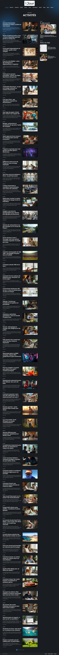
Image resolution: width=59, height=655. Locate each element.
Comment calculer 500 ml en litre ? (11, 265)
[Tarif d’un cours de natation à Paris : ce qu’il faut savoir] (30, 177)
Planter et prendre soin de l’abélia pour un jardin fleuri (11, 640)
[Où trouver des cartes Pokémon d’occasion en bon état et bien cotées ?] (30, 608)
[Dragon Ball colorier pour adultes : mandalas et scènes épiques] (30, 510)
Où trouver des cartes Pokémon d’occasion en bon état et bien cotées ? (11, 606)
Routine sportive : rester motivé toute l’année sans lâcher (10, 408)
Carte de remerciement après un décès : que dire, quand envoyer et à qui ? (52, 48)
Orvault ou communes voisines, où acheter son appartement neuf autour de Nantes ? (48, 36)
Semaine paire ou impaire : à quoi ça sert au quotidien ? (11, 618)
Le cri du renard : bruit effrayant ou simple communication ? (9, 421)
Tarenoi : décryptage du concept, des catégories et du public (11, 328)
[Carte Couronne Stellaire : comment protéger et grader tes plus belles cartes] (30, 461)
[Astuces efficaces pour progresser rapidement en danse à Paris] (30, 435)
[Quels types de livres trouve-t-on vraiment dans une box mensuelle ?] (30, 139)
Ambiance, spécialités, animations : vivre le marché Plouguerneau (11, 315)
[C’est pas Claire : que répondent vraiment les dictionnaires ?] (30, 102)
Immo (41, 34)
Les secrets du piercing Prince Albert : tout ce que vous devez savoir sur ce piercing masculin (12, 522)
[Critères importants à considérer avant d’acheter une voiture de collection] (30, 189)
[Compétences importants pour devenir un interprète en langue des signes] (30, 448)
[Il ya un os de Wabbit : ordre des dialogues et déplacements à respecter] (30, 64)
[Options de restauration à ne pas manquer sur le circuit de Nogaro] (30, 228)
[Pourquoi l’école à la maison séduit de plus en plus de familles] (43, 57)
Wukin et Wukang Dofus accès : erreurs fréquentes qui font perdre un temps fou (12, 37)
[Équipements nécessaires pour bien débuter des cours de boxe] (30, 384)
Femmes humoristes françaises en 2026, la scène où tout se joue (12, 24)
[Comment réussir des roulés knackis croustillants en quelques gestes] (30, 582)
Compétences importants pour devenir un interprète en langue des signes (12, 446)
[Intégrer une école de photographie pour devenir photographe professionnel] (30, 215)
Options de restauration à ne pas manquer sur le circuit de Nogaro (11, 226)
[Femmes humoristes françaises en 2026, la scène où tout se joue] (30, 26)
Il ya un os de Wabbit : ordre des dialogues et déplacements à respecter (11, 62)
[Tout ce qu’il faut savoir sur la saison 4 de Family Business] (30, 498)
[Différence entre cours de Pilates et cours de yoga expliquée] (30, 165)
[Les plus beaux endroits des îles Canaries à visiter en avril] (30, 537)
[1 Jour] (29, 3)
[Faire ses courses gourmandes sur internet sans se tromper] (30, 548)
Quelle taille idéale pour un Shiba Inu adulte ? (11, 569)
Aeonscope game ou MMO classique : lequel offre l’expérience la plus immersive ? (12, 356)
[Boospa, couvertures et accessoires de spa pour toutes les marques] (30, 126)
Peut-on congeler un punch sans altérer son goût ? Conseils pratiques (11, 369)
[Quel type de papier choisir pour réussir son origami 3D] (30, 114)
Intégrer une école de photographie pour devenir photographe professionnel (11, 212)
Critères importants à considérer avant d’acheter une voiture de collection (11, 187)
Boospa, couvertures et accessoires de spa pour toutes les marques (12, 125)
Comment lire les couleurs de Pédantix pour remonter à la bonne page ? (11, 277)
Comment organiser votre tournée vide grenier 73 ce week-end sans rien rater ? (11, 395)
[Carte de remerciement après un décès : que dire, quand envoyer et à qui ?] (43, 48)
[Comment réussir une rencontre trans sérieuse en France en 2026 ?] (30, 486)
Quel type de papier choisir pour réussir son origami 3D (11, 112)
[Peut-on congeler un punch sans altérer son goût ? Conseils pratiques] (30, 371)
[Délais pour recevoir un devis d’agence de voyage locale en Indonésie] (30, 201)
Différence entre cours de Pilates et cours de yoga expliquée (10, 163)
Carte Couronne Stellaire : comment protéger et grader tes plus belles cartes (11, 459)
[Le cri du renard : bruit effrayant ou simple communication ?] (30, 423)
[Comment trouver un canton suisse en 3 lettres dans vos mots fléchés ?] (30, 559)
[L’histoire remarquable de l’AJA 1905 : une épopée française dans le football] (30, 255)
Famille (49, 46)
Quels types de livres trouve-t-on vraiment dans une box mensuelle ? (12, 137)
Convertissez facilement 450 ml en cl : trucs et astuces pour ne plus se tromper (12, 290)
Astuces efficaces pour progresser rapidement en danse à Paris (11, 434)
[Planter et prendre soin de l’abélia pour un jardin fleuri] (30, 642)
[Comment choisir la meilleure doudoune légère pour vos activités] (30, 474)
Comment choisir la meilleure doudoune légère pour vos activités (12, 472)
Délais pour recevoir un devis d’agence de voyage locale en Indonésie (11, 200)
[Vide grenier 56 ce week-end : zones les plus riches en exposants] (30, 343)
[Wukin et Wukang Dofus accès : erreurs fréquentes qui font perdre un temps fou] (30, 39)
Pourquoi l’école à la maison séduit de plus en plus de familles (52, 57)
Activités (4, 21)
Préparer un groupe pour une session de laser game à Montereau (11, 150)
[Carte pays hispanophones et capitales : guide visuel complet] (30, 51)
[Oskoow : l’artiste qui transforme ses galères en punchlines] (30, 304)
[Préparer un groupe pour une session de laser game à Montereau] (30, 152)
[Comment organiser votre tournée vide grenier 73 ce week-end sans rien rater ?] (30, 397)
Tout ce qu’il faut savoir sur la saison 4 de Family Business (11, 496)
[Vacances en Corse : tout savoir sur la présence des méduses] (30, 631)
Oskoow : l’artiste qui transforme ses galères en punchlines (10, 303)
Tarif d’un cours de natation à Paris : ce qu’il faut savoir (11, 175)
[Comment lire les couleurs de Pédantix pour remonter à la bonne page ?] (30, 279)
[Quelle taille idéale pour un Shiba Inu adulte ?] (30, 571)
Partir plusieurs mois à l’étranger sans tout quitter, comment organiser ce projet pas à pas (11, 240)
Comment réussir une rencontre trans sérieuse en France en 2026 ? (11, 485)
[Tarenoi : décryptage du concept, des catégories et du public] (30, 330)
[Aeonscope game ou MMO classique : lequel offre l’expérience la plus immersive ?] (30, 357)
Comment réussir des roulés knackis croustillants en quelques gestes (11, 580)
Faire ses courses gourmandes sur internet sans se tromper (12, 546)
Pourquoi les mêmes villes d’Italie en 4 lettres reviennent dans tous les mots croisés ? (12, 593)
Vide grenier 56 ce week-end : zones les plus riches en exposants (11, 341)
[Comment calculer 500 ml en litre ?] (30, 267)
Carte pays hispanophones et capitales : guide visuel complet (11, 50)
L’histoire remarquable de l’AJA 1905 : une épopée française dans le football (12, 253)
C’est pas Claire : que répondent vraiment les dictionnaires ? (10, 101)
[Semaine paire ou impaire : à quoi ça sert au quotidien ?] (30, 620)
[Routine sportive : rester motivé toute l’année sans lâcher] (30, 410)
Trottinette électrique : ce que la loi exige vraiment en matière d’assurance (12, 88)
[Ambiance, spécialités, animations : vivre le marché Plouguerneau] (30, 317)
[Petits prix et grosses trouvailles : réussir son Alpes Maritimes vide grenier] (30, 77)
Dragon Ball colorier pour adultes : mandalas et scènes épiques (11, 509)
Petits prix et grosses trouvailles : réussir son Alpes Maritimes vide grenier (11, 75)
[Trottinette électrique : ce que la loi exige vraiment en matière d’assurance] (30, 90)
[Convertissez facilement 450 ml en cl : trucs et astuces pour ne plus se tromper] (30, 292)
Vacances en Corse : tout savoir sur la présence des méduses (12, 629)
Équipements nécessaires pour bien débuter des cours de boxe (12, 382)
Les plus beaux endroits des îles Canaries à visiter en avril (12, 535)
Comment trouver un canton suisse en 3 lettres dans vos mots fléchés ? (11, 558)
